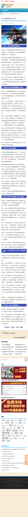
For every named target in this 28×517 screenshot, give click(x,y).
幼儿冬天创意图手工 (6, 344)
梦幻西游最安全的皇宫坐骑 (8, 465)
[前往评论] (26, 459)
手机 (11, 428)
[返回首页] (26, 456)
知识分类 (12, 1)
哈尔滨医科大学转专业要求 (8, 351)
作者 (15, 420)
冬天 (7, 422)
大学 (24, 423)
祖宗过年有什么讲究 (6, 349)
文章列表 (7, 1)
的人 (4, 435)
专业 (3, 420)
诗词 (19, 438)
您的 (8, 428)
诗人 (15, 438)
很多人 (3, 428)
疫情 (21, 433)
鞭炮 (7, 152)
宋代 (11, 425)
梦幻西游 (6, 432)
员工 (16, 423)
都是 (8, 441)
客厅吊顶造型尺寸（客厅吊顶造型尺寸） (11, 467)
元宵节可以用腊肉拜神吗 (19, 337)
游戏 (16, 433)
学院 (6, 425)
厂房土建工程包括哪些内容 (8, 454)
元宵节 (20, 420)
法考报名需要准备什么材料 (21, 347)
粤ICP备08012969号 (20, 480)
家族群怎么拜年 (18, 354)
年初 (22, 425)
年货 (20, 101)
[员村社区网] (14, 5)
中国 (8, 420)
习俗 (12, 420)
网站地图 (9, 480)
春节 (8, 430)
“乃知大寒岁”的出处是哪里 (21, 349)
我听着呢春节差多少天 (20, 344)
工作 (19, 425)
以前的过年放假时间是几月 (8, 347)
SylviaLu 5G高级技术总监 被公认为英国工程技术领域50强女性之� (14, 463)
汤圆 (12, 433)
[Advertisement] (14, 503)
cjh (5, 23)
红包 (17, 436)
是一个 (21, 430)
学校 (3, 425)
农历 (3, 423)
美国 (21, 435)
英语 (11, 438)
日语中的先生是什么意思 (7, 458)
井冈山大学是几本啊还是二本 (8, 456)
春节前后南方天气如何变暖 (9, 333)
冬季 (12, 423)
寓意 (15, 425)
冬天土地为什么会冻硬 (7, 354)
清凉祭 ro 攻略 (5, 470)
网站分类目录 (22, 479)
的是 (9, 436)
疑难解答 (13, 480)
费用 (23, 438)
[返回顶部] (26, 463)
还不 (3, 440)
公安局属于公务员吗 (6, 451)
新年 (23, 428)
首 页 (2, 1)
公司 (25, 420)
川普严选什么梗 (5, 460)
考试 (25, 435)
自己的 (5, 437)
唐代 (20, 423)
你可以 (13, 327)
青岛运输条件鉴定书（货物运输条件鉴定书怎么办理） (14, 449)
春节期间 (15, 430)
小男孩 (14, 487)
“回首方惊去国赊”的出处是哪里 (21, 351)
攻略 (18, 428)
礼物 (13, 435)
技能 (14, 428)
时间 (3, 430)
